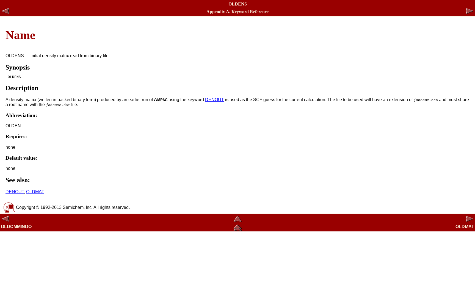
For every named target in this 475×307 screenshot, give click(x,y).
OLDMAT (35, 191)
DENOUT (214, 99)
